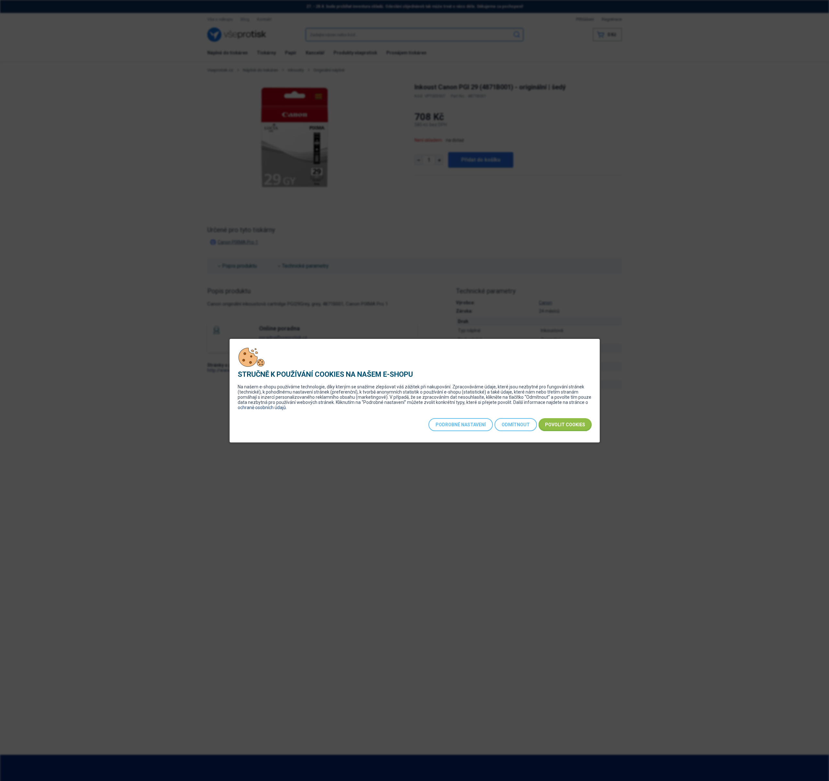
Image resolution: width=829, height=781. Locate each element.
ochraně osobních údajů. (262, 407)
